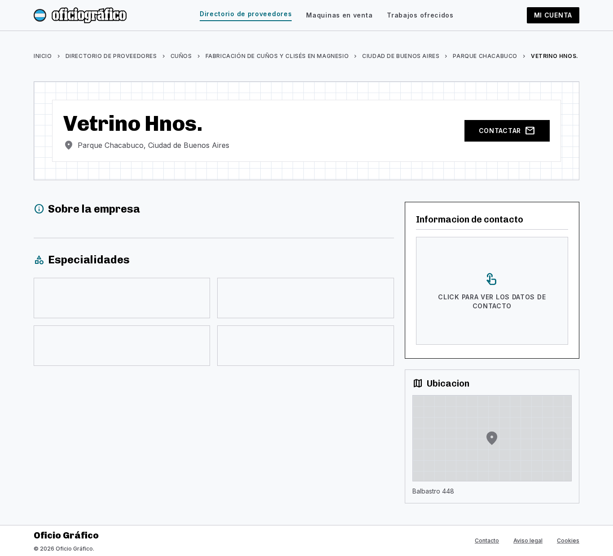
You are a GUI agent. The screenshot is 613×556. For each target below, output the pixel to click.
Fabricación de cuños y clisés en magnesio (277, 56)
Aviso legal (528, 540)
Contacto (487, 540)
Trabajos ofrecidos (420, 15)
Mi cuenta (553, 15)
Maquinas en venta (339, 15)
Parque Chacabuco (485, 56)
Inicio (43, 56)
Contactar (507, 131)
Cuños (181, 56)
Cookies (568, 540)
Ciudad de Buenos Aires (400, 56)
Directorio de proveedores (246, 14)
